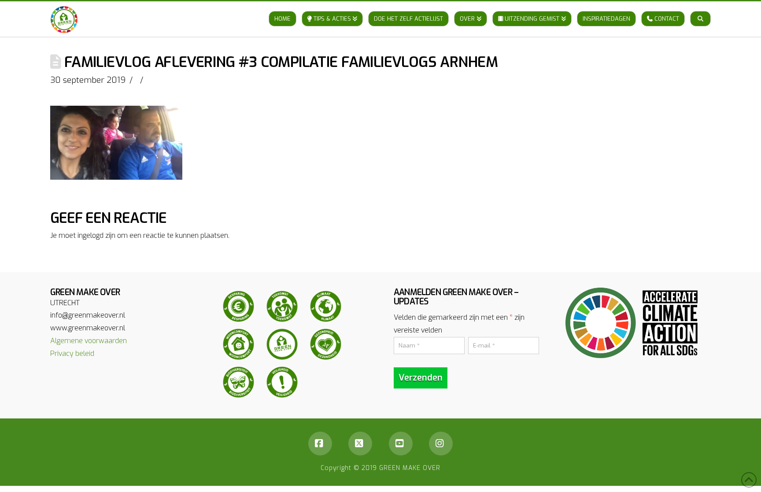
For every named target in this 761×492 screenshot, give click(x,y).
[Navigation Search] (700, 10)
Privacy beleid (72, 353)
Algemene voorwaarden (88, 340)
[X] (360, 443)
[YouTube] (401, 443)
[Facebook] (320, 443)
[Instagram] (441, 443)
